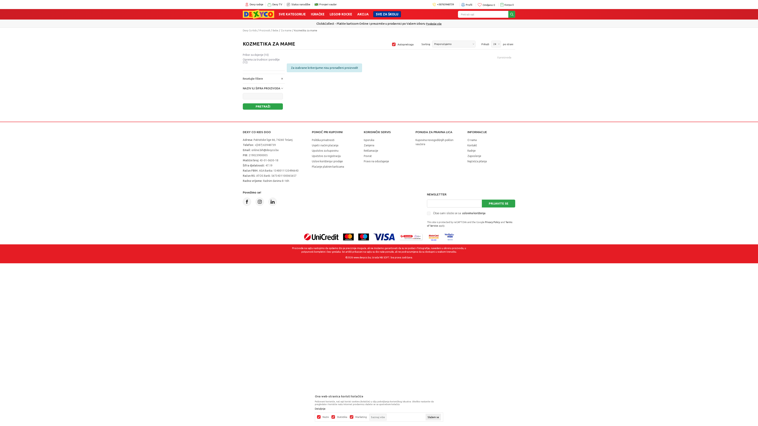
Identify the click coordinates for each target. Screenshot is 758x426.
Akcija (363, 14)
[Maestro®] (363, 236)
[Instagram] (260, 202)
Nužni (326, 417)
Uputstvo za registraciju (326, 156)
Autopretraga (406, 44)
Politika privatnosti (323, 140)
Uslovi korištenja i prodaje (327, 161)
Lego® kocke (341, 14)
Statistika (342, 417)
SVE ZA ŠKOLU (387, 14)
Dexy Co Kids (250, 30)
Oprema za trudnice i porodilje (261, 61)
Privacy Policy (492, 222)
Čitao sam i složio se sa (459, 213)
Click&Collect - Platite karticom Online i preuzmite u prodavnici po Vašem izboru (370, 23)
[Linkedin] (273, 202)
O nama (472, 140)
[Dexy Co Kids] (258, 14)
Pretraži (263, 106)
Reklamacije (371, 150)
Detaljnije (320, 409)
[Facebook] (247, 202)
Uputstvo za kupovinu (325, 150)
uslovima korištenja (473, 213)
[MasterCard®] (348, 236)
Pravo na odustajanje (376, 161)
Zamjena (369, 145)
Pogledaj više (434, 23)
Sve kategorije (292, 14)
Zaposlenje (474, 156)
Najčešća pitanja (477, 161)
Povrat (368, 156)
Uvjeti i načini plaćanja (325, 145)
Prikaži (485, 44)
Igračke (318, 14)
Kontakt (472, 145)
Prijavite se (498, 203)
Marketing (361, 417)
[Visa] (384, 236)
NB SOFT (384, 257)
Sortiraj (425, 44)
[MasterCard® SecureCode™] (433, 236)
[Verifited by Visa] (449, 236)
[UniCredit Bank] (321, 236)
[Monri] (411, 236)
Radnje (471, 150)
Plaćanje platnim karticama (328, 166)
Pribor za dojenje (256, 54)
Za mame (286, 30)
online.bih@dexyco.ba (265, 150)
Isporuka (369, 140)
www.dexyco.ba (362, 257)
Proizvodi (264, 30)
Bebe (275, 30)
